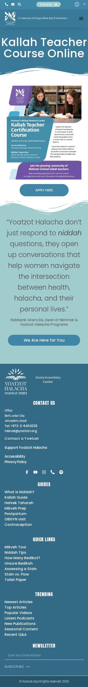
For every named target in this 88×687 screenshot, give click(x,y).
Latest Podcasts (19, 618)
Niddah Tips (15, 552)
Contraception (18, 524)
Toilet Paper (15, 579)
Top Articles (15, 607)
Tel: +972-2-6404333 (21, 426)
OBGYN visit (15, 519)
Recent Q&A (16, 634)
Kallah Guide (16, 497)
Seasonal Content (21, 629)
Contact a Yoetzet (22, 438)
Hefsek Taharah (19, 502)
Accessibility (15, 456)
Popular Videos (18, 612)
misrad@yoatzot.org (21, 431)
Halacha (40, 447)
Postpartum (15, 513)
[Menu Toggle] (81, 18)
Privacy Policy (16, 461)
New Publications (20, 623)
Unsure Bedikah (19, 563)
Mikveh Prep (15, 508)
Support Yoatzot (19, 447)
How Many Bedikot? (22, 558)
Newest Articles (19, 601)
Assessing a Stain (21, 568)
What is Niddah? (19, 492)
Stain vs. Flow (17, 574)
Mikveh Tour (15, 547)
